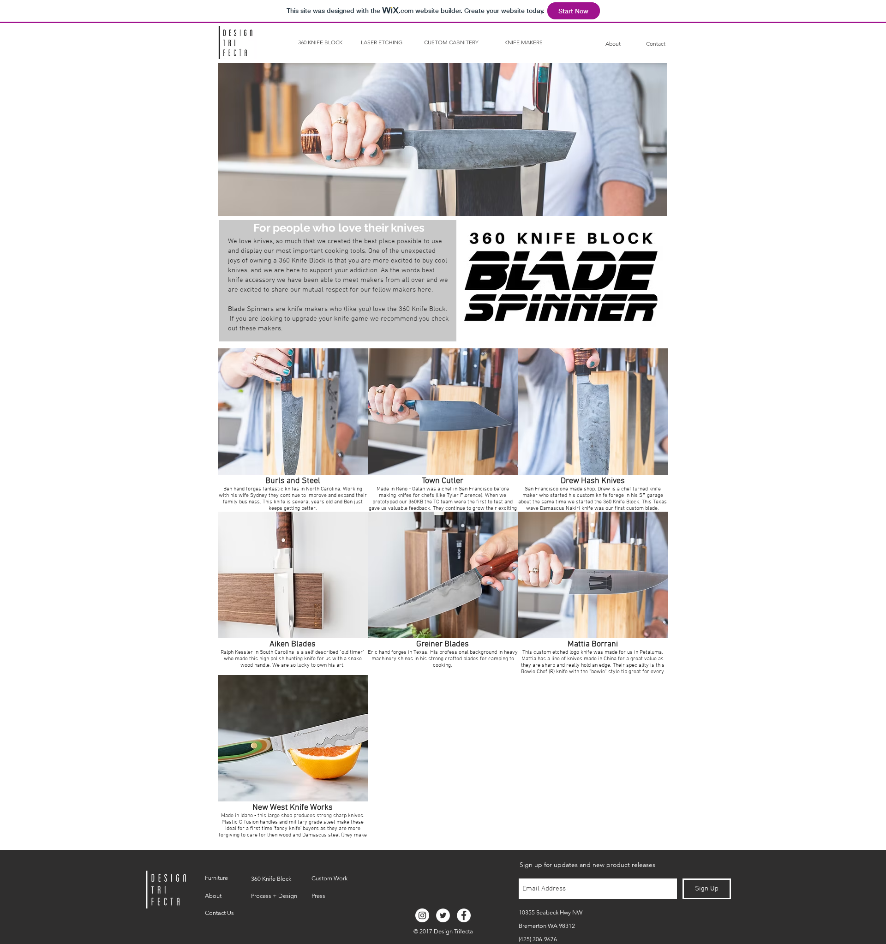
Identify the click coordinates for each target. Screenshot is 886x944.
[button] (293, 430)
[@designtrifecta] (422, 915)
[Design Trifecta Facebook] (464, 915)
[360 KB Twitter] (443, 915)
